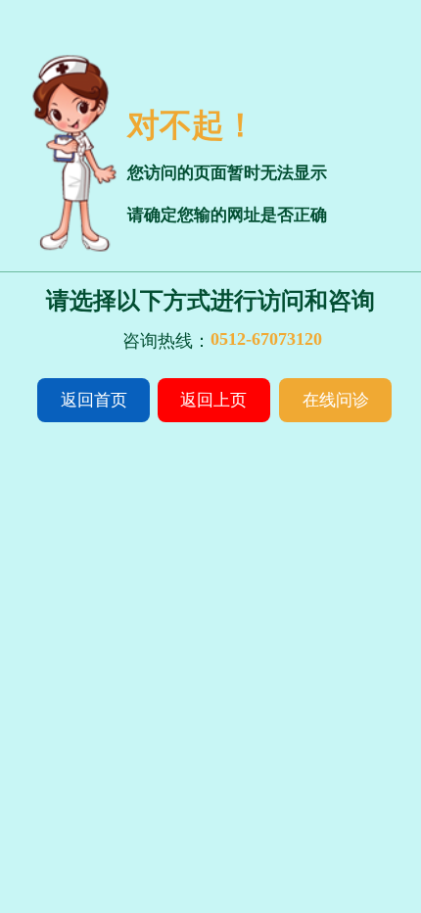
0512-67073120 (266, 339)
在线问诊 (336, 400)
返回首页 (94, 400)
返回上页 (213, 400)
